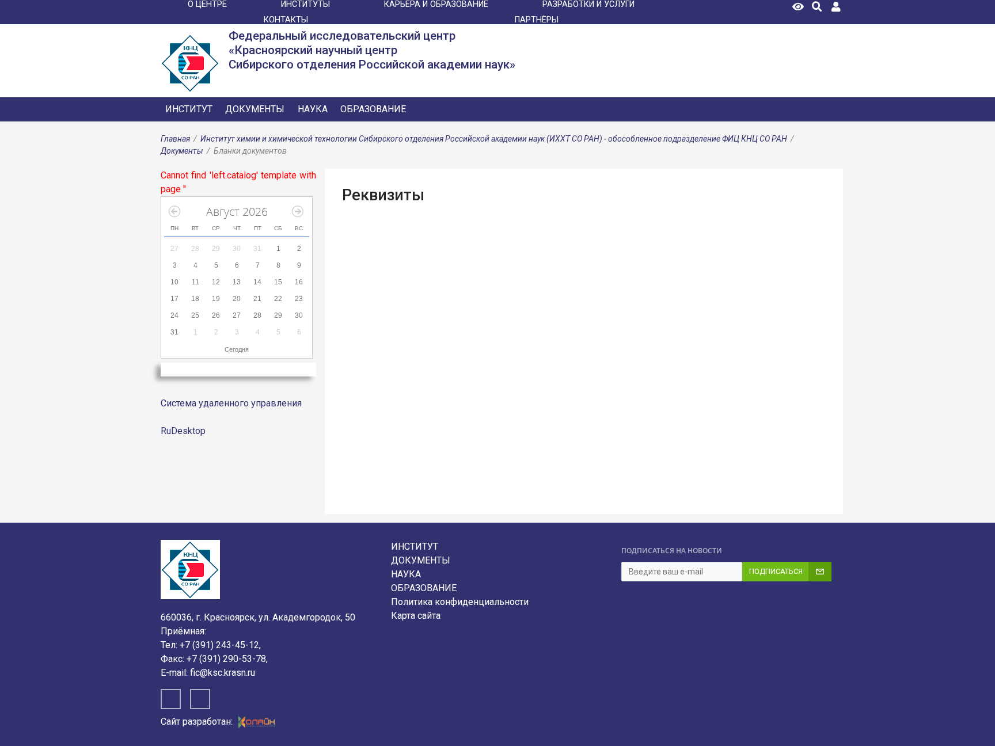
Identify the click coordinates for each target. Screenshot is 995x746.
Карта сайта (415, 615)
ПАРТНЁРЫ (537, 20)
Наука (313, 109)
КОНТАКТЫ (286, 20)
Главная (175, 138)
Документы (254, 109)
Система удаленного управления (231, 403)
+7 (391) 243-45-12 (219, 645)
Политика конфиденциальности (460, 601)
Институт (188, 109)
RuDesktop (183, 430)
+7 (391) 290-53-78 (226, 658)
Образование (373, 109)
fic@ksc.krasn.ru (222, 672)
